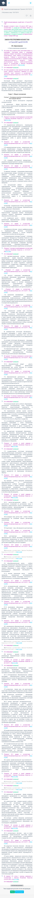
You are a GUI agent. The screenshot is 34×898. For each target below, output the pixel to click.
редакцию (15, 67)
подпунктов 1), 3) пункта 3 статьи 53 (13, 34)
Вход (12, 891)
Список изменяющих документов (17, 48)
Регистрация (19, 891)
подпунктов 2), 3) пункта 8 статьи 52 (21, 32)
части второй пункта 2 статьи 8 (19, 29)
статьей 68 (16, 27)
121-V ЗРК (16, 879)
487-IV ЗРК (21, 65)
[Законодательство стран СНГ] (3, 3)
